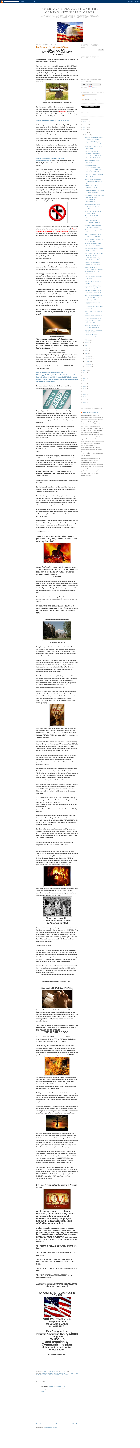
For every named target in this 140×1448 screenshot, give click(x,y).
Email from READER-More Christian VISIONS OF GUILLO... (92, 206)
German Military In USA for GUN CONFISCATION (94, 240)
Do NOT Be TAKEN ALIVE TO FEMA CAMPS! (93, 212)
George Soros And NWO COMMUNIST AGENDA (92, 222)
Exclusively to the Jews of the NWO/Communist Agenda (93, 226)
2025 (85, 399)
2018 (85, 381)
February (87, 340)
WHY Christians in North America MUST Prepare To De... (94, 187)
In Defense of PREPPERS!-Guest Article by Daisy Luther (93, 138)
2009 (85, 122)
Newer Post (39, 1424)
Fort (68, 1373)
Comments (87, 99)
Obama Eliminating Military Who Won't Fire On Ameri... (94, 254)
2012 (85, 130)
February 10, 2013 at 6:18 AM (57, 1386)
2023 (85, 394)
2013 (85, 132)
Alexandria (45, 1373)
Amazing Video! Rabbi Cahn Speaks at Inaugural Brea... (93, 287)
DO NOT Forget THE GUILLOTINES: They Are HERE (92, 302)
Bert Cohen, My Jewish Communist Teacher (91, 336)
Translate (94, 87)
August (87, 356)
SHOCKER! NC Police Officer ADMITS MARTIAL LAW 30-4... (94, 181)
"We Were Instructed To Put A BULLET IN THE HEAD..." (93, 157)
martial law (46, 1374)
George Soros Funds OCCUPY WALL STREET (93, 322)
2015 (85, 373)
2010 (85, 124)
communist (62, 1373)
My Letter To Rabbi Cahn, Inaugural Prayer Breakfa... (93, 217)
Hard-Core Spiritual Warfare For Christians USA (93, 278)
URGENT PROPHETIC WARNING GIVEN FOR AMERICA (94, 191)
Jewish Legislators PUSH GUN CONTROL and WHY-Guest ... (94, 171)
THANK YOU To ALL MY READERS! (92, 273)
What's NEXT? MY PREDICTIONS (90, 201)
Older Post (75, 1424)
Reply (42, 1391)
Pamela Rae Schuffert (90, 412)
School (56, 1374)
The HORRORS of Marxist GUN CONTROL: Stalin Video (93, 296)
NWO (51, 1374)
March (87, 343)
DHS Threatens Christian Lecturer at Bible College (94, 250)
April (86, 345)
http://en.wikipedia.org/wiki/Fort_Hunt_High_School (52, 120)
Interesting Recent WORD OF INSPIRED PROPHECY (93, 326)
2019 (85, 383)
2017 (85, 378)
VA (67, 1374)
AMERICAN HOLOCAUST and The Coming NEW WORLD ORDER (70, 10)
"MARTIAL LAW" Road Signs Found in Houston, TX (93, 259)
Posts (85, 96)
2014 (85, 370)
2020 (85, 386)
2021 (85, 389)
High (72, 1373)
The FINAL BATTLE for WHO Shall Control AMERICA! (93, 245)
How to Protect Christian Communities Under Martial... (94, 268)
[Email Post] (67, 1371)
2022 (85, 391)
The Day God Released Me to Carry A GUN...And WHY (93, 235)
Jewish (38, 1374)
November (88, 364)
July (86, 353)
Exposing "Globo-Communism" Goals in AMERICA (93, 331)
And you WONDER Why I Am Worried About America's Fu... (94, 143)
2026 (85, 402)
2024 (85, 397)
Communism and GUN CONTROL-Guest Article (92, 166)
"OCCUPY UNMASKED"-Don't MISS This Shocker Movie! (93, 317)
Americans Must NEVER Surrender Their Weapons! (92, 152)
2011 (85, 127)
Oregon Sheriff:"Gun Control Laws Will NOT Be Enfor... (94, 196)
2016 (85, 375)
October (87, 361)
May (86, 348)
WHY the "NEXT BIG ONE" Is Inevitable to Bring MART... (93, 292)
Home (57, 1424)
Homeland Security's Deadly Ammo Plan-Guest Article (92, 264)
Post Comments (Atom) (50, 1427)
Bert (51, 1373)
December (88, 367)
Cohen (56, 1373)
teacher (63, 1374)
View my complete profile (90, 478)
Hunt (76, 1373)
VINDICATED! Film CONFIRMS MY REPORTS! (94, 175)
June (86, 351)
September (88, 359)
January (87, 135)
